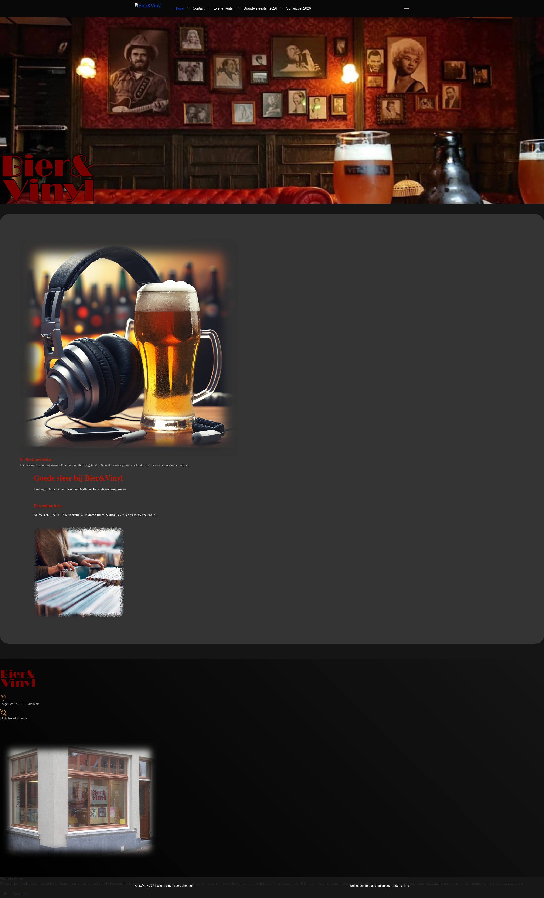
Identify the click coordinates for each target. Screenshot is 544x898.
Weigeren (20, 894)
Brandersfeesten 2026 (260, 8)
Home (179, 8)
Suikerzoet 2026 (298, 8)
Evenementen (224, 8)
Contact (198, 8)
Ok (5, 894)
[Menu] (406, 8)
